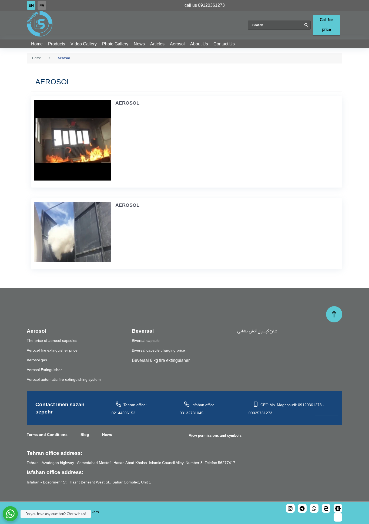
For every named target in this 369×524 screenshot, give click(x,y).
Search (306, 25)
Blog (84, 434)
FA (41, 5)
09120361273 (211, 5)
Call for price (326, 25)
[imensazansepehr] (338, 508)
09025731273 (260, 413)
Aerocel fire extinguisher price (52, 350)
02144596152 (123, 413)
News (107, 434)
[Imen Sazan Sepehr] (137, 24)
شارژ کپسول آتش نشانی (257, 331)
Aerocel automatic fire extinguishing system (64, 379)
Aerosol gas (37, 360)
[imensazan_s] (326, 508)
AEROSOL (127, 103)
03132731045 (191, 413)
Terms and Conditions (47, 434)
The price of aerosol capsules (52, 340)
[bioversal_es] (302, 508)
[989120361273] (314, 508)
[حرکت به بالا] (334, 314)
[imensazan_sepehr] (290, 508)
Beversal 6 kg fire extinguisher (161, 360)
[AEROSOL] (71, 140)
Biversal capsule (146, 340)
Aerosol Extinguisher (44, 370)
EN (31, 5)
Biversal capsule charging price (158, 350)
